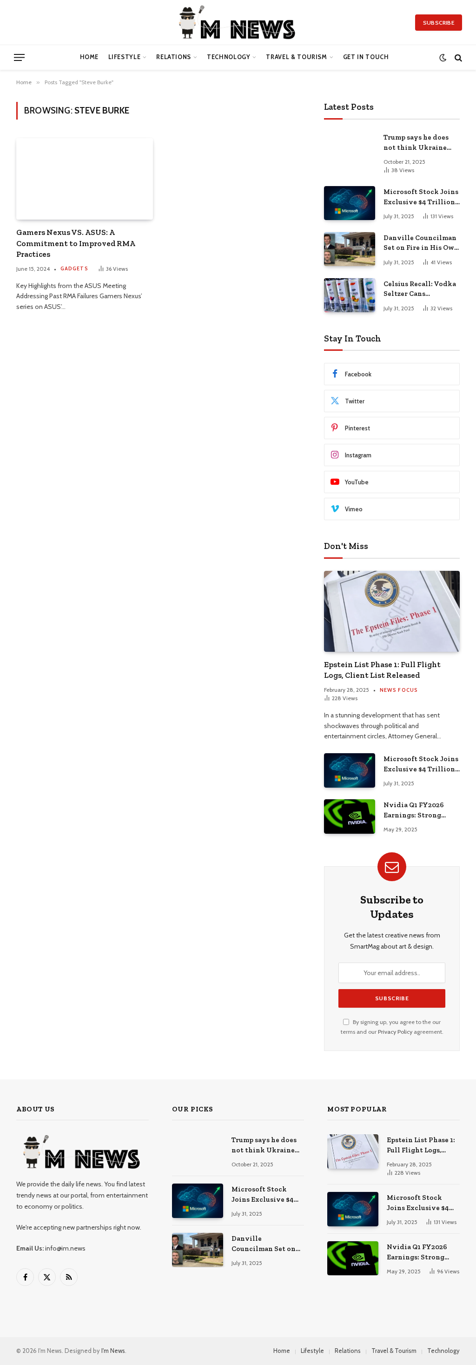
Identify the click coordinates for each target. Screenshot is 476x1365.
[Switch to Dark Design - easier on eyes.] (443, 57)
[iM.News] (238, 22)
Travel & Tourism (296, 57)
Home (89, 57)
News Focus (399, 690)
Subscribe (438, 22)
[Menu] (19, 57)
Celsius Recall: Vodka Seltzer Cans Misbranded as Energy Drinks (421, 289)
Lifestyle (124, 57)
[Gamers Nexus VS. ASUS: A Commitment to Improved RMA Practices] (84, 179)
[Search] (457, 57)
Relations (173, 57)
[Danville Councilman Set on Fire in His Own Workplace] (349, 249)
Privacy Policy (395, 1031)
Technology (228, 57)
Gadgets (74, 268)
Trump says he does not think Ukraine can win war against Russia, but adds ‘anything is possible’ (419, 143)
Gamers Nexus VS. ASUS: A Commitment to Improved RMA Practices (75, 243)
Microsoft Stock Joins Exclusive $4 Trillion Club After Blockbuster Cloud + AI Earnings (420, 197)
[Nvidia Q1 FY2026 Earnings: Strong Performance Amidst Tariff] (349, 816)
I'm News (113, 1350)
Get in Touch (366, 57)
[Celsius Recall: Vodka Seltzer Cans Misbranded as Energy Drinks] (349, 295)
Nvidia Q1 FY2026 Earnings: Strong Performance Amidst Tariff (418, 810)
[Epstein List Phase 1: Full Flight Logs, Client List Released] (392, 611)
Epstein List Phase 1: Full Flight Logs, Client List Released (382, 670)
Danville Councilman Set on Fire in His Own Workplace (421, 243)
